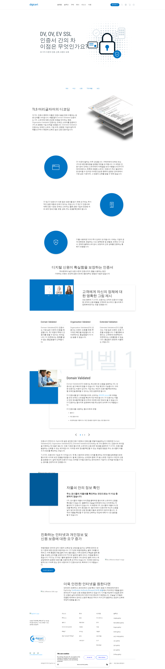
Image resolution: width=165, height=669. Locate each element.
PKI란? (63, 631)
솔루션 (66, 5)
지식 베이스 (99, 618)
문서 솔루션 (117, 650)
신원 (81, 88)
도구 (97, 640)
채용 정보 (81, 622)
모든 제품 (98, 636)
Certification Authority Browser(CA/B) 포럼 (87, 590)
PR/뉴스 (64, 618)
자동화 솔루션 (117, 618)
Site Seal (98, 645)
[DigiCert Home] (34, 4)
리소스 (84, 5)
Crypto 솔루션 (117, 627)
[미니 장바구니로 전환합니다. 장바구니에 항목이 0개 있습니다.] (130, 5)
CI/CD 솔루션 (117, 632)
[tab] (80, 434)
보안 (98, 88)
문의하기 (115, 5)
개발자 (98, 631)
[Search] (122, 5)
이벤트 (81, 627)
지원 (89, 5)
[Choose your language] (126, 5)
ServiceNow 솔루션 (119, 623)
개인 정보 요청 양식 (119, 663)
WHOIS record (104, 395)
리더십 (81, 631)
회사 (77, 5)
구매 (72, 5)
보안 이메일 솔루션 (119, 636)
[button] (76, 434)
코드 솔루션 (117, 641)
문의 (80, 636)
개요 (67, 88)
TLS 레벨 (89, 88)
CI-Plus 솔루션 (117, 654)
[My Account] (133, 5)
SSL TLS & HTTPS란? (68, 636)
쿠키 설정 (109, 663)
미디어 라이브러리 (67, 627)
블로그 (64, 622)
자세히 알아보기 (48, 570)
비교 (74, 88)
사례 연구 (81, 640)
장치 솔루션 (117, 645)
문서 (97, 622)
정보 (80, 618)
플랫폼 (59, 5)
